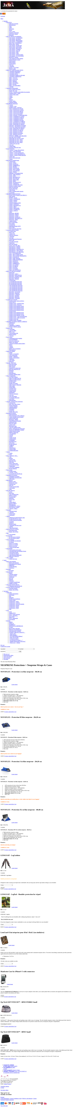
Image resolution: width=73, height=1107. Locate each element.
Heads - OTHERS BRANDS (16, 185)
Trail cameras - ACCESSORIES (16, 56)
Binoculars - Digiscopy (14, 293)
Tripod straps (12, 466)
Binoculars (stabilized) (14, 277)
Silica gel (11, 485)
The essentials (12, 534)
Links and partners (7, 656)
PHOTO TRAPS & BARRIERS (13, 36)
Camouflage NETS (13, 74)
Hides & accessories (13, 23)
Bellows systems (13, 495)
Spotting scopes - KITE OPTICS (16, 301)
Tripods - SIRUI (12, 206)
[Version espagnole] (4, 14)
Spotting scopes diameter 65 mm (16, 308)
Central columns (12, 221)
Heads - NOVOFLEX (14, 178)
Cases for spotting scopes (14, 427)
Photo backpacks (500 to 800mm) (16, 415)
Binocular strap (12, 461)
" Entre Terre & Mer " (14, 637)
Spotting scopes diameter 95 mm (16, 313)
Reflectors (11, 361)
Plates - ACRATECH (14, 257)
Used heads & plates (13, 552)
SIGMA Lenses (12, 471)
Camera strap (12, 459)
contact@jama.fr (7, 1084)
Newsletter (5, 659)
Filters (10, 27)
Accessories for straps (14, 464)
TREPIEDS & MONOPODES (13, 194)
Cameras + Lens (12, 106)
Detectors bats (9, 571)
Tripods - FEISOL (13, 200)
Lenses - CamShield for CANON (16, 116)
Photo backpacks (13, 414)
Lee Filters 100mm (13, 377)
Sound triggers (12, 63)
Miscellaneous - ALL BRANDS (16, 252)
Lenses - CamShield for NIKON (16, 117)
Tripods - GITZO (13, 201)
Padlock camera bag (13, 432)
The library (5, 591)
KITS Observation (13, 222)
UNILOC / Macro (13, 508)
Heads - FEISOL (13, 172)
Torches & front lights (14, 486)
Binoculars (11, 28)
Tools (10, 489)
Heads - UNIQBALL (14, 183)
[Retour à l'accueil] (33, 8)
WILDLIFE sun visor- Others (16, 142)
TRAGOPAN (12, 448)
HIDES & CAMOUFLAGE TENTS (14, 70)
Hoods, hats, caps (13, 90)
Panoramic (8, 510)
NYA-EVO (11, 442)
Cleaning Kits (12, 402)
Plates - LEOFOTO (13, 261)
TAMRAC (11, 445)
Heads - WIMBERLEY (14, 165)
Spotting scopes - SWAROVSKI (16, 303)
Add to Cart (13, 711)
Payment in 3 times (11, 1070)
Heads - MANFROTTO (14, 177)
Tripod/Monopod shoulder (15, 421)
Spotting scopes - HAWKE (15, 320)
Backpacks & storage (11, 413)
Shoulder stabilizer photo (14, 374)
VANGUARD (12, 449)
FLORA (11, 627)
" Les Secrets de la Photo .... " (16, 640)
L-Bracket (11, 512)
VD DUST (11, 410)
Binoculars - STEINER (14, 298)
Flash (10, 26)
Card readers (12, 488)
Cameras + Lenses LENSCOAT (16, 152)
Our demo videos (4, 1090)
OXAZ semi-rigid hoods (14, 157)
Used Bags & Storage (14, 553)
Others (10, 212)
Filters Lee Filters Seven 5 (15, 379)
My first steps (9, 535)
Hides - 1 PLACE (13, 77)
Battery (10, 344)
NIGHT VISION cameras (15, 326)
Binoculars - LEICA (13, 273)
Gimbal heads (12, 146)
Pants (10, 98)
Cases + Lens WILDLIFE (15, 151)
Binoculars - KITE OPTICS (15, 275)
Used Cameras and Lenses (15, 549)
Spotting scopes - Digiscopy (15, 304)
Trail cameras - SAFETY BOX (16, 54)
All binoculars (12, 280)
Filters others (12, 386)
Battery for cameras (13, 342)
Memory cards (12, 68)
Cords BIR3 (12, 329)
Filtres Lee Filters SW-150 (15, 378)
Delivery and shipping (27, 1098)
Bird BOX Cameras (13, 57)
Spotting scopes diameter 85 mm (16, 312)
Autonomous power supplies (15, 338)
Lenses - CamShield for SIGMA (16, 120)
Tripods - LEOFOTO (14, 204)
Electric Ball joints (13, 188)
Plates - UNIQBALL (14, 262)
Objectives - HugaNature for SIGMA (17, 125)
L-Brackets (11, 236)
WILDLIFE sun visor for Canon (16, 138)
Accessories (11, 192)
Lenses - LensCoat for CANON (16, 110)
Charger (11, 346)
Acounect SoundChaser (14, 582)
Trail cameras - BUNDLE (15, 39)
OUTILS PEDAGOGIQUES (13, 587)
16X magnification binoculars (15, 289)
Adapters (11, 347)
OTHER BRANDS (13, 450)
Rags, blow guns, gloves (14, 404)
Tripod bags (11, 243)
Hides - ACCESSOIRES (14, 85)
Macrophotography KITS (15, 226)
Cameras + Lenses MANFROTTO (17, 154)
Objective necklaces (13, 235)
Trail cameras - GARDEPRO (15, 41)
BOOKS (8, 620)
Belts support (12, 366)
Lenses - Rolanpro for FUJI (15, 134)
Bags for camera (12, 423)
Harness (11, 458)
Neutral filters (12, 387)
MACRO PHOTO (10, 490)
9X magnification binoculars (15, 284)
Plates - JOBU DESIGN (14, 258)
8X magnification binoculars (15, 283)
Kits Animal (12, 223)
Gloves (10, 96)
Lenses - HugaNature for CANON (17, 123)
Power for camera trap (14, 341)
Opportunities (9, 548)
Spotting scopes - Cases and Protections (18, 316)
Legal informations (5, 1098)
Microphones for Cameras (15, 564)
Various (11, 159)
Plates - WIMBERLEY (14, 263)
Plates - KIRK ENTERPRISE (16, 259)
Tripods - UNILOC (13, 210)
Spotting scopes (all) (13, 319)
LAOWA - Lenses (13, 472)
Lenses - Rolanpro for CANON (16, 129)
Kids (10, 609)
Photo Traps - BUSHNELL (15, 43)
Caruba (10, 453)
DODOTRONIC (13, 566)
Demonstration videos (8, 655)
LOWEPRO (12, 440)
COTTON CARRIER (14, 467)
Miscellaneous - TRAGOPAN (16, 250)
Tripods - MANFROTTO (15, 205)
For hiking (11, 542)
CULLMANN (12, 433)
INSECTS (11, 623)
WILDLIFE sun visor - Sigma (16, 141)
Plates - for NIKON (13, 266)
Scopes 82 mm (12, 311)
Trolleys (8, 451)
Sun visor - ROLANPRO (15, 137)
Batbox (10, 573)
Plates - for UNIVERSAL (15, 270)
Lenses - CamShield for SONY (16, 119)
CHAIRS (11, 86)
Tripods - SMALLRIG (14, 208)
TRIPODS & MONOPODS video (17, 517)
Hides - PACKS (12, 84)
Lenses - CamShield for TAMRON (17, 121)
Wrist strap (11, 462)
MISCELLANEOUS (14, 556)
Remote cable (9, 328)
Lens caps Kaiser (13, 396)
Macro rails (11, 240)
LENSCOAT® (12, 439)
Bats (10, 596)
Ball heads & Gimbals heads (12, 160)
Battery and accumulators (15, 348)
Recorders (8, 569)
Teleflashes (11, 359)
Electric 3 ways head (13, 67)
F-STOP (11, 435)
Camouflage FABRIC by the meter (17, 75)
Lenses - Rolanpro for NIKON (16, 130)
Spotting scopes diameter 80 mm (16, 310)
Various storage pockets (14, 431)
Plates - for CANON (13, 264)
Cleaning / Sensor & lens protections (14, 401)
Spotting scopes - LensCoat (15, 107)
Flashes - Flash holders (14, 357)
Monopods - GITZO (13, 215)
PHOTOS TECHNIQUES (15, 629)
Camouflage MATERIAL (15, 71)
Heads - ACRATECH (14, 168)
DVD (7, 610)
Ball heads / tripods (13, 34)
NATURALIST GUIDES (15, 631)
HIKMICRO (12, 323)
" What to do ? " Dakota (14, 642)
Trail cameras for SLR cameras (16, 58)
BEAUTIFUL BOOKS (14, 628)
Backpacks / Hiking (13, 419)
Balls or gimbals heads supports (16, 191)
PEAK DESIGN (13, 444)
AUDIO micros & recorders (15, 520)
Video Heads (12, 190)
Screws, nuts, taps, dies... (14, 245)
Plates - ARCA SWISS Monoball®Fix (17, 255)
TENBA (11, 446)
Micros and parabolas (11, 561)
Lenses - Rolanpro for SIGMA (16, 133)
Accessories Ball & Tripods (12, 230)
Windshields (12, 392)
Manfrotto (11, 370)
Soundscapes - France (14, 606)
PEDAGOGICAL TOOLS (12, 529)
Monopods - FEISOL (14, 214)
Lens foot (11, 237)
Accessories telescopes (14, 397)
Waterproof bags (13, 422)
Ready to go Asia (13, 546)
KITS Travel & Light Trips (15, 228)
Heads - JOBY (12, 175)
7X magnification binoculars (15, 281)
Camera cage (12, 234)
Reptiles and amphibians (14, 598)
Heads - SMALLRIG (14, 179)
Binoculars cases (13, 426)
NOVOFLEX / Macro (14, 507)
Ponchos (11, 99)
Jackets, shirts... (12, 101)
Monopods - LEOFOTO (14, 217)
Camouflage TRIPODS (14, 72)
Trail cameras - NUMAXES (15, 45)
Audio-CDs (9, 592)
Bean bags (11, 493)
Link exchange (6, 658)
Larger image (15, 684)
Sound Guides (12, 600)
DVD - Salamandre (13, 618)
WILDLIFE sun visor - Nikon (16, 139)
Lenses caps (12, 156)
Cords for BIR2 (12, 330)
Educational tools (13, 530)
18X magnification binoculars (15, 290)
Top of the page (4, 1105)
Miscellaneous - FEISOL (14, 246)
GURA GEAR (12, 437)
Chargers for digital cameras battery (17, 343)
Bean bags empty (13, 364)
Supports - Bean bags (11, 362)
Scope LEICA (12, 302)
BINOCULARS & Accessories (13, 271)
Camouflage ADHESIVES (15, 76)
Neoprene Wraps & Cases (15, 147)
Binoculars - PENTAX (14, 297)
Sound (4, 560)
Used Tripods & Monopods (15, 555)
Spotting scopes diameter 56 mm (16, 306)
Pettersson (11, 580)
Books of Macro (12, 503)
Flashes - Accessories (14, 353)
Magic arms (11, 232)
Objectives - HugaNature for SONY (17, 126)
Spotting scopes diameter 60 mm (16, 307)
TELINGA (11, 568)
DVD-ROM (12, 619)
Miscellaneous (12, 25)
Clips (10, 457)
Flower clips (12, 499)
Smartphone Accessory (14, 476)
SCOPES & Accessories (11, 299)
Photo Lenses (9, 470)
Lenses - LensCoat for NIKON (16, 111)
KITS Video (12, 227)
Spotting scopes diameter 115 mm (16, 315)
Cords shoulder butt (13, 333)
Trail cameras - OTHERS (15, 49)
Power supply (9, 337)
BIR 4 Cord (11, 332)
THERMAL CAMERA (14, 325)
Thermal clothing (13, 102)
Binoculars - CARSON (14, 294)
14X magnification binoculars (15, 288)
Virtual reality (12, 513)
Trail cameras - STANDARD (15, 37)
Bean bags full (12, 365)
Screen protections (13, 405)
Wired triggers (12, 61)
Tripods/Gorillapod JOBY (15, 203)
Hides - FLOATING (13, 83)
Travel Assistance (10, 539)
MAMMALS (12, 624)
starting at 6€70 (10, 1065)
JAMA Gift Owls (13, 559)
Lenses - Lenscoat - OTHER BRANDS (18, 115)
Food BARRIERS (13, 339)
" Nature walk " (12, 633)
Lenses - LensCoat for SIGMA (16, 112)
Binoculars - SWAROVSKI (15, 276)
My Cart (2, 646)
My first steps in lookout (14, 537)
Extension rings (12, 390)
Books (10, 30)
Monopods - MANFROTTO (15, 218)
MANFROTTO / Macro (14, 506)
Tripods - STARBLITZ (14, 209)
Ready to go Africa (13, 543)
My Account (7, 646)
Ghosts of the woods (13, 94)
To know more (7, 711)
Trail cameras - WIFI (13, 52)
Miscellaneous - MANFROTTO (16, 249)
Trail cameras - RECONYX (15, 48)
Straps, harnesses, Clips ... (12, 455)
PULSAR (11, 324)
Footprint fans (12, 484)
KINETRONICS (13, 408)
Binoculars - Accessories (14, 292)
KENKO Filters (12, 381)
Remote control (12, 524)
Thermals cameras (13, 574)
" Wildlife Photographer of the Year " (17, 641)
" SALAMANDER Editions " (16, 636)
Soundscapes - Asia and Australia (16, 604)
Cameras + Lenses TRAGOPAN (16, 150)
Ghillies (11, 97)
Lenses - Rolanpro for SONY (15, 132)
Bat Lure (11, 578)
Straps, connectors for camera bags (17, 428)
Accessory (11, 521)
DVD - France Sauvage (14, 614)
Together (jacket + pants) (14, 93)
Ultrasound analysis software (12, 584)
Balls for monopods (13, 187)
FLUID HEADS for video (15, 519)
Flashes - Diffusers (13, 356)
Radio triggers (12, 62)
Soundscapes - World (14, 608)
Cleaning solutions (13, 406)
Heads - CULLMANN (14, 170)
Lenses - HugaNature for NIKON (16, 124)
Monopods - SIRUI (13, 219)
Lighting (11, 526)
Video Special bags (13, 528)
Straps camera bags (13, 463)
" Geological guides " (14, 638)
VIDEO (8, 516)
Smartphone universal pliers (15, 477)
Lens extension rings (13, 494)
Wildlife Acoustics (13, 583)
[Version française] (2, 14)
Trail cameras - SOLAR (14, 50)
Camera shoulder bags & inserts (16, 417)
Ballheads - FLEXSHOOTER (16, 173)
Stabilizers (11, 522)
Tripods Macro (12, 502)
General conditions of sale (16, 1098)
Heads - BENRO (13, 166)
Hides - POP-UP (13, 80)
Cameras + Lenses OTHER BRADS (17, 155)
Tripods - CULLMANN (14, 199)
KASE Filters (12, 382)
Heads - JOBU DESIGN (14, 174)
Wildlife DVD (12, 613)
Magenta (11, 579)
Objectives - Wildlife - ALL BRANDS (18, 135)
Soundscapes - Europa (14, 605)
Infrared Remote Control (14, 59)
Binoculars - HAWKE (14, 295)
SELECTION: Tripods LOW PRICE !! (18, 195)
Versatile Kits (12, 224)
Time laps (11, 65)
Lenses (10, 491)
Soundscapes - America (14, 602)
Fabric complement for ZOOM (16, 108)
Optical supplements (10, 375)
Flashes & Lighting (10, 351)
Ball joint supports (13, 244)
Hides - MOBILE (13, 81)
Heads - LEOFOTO (13, 164)
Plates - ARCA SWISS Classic (16, 254)
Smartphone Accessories (11, 475)
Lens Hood (11, 399)
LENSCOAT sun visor (14, 143)
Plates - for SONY (13, 267)
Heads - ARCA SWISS (14, 169)
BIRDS (11, 622)
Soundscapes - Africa (14, 601)
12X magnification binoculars (15, 286)
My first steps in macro (14, 538)
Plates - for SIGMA (13, 268)
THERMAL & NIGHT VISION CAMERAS (16, 321)
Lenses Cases (12, 424)
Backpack (11, 35)
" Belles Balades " (13, 635)
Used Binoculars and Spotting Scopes (17, 551)
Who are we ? (6, 654)
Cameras (11, 105)
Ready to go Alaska (13, 544)
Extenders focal (12, 388)
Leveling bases (12, 231)
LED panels (12, 360)
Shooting (5, 21)
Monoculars (11, 272)
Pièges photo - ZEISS (14, 44)
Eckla (10, 454)
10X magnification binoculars (15, 285)
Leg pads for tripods (13, 241)
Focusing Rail (12, 497)
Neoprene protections (14, 32)
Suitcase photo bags (13, 418)
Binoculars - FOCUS (14, 279)
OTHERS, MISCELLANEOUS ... (17, 632)
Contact (35, 1098)
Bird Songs (11, 595)
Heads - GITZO (12, 163)
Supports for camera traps (15, 368)
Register (2, 1097)
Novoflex (11, 372)
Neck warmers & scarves (14, 89)
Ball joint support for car (14, 369)
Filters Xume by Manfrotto (15, 384)
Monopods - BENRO (14, 213)
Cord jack (11, 335)
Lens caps (11, 145)
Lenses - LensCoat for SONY (16, 114)
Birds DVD (11, 617)
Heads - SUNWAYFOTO (15, 182)
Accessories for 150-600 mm (15, 473)
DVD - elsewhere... (13, 615)
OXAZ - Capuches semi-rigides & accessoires (19, 92)
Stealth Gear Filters (13, 383)
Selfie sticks (11, 479)
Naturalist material (13, 588)
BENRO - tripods (13, 197)
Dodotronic (11, 577)
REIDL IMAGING (13, 411)
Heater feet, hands (13, 482)
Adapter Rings (12, 391)
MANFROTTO (12, 441)
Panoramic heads (13, 511)
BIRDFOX (11, 565)
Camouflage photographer (12, 88)
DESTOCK (9, 22)
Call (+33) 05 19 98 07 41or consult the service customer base (15, 1072)
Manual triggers (12, 334)
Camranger (11, 66)
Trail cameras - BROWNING (15, 40)
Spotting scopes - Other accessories (17, 317)
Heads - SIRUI (12, 181)
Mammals (11, 597)
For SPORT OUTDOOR (15, 540)
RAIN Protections (10, 148)
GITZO (11, 436)
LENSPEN (11, 409)
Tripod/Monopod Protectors (15, 239)
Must (7, 533)
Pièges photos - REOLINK (15, 47)
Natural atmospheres (13, 593)
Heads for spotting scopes (15, 186)
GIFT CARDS (9, 557)
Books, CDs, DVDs (13, 531)
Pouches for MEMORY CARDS (16, 430)
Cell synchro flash (13, 355)
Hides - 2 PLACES (13, 79)
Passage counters (13, 575)
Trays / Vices (12, 31)
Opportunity (12, 515)
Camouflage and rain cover (15, 525)
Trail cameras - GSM (14, 53)
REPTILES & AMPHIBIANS (16, 626)
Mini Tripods (12, 196)
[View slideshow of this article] (6, 684)
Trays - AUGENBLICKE (15, 253)
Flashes (10, 352)
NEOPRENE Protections (12, 103)
